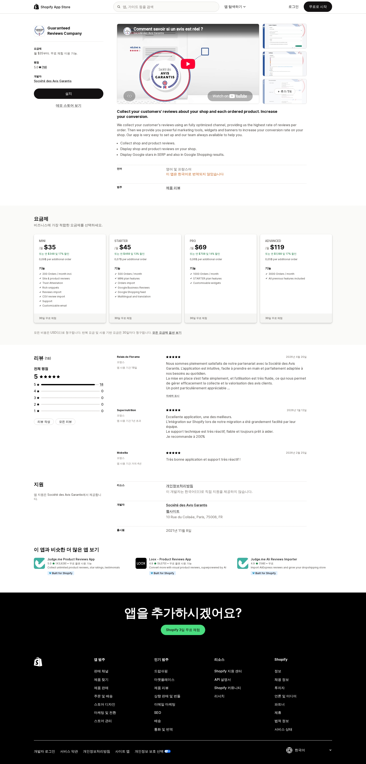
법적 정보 (281, 721)
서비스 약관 (69, 751)
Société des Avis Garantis (53, 81)
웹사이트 (173, 511)
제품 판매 (101, 688)
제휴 (277, 712)
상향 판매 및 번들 (167, 696)
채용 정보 (281, 679)
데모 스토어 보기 (68, 105)
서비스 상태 (283, 729)
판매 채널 (101, 671)
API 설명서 (222, 679)
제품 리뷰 (173, 188)
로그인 (293, 6)
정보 (277, 671)
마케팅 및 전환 (105, 712)
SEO (157, 712)
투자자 (279, 688)
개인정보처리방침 (179, 486)
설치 (68, 93)
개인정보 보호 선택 (149, 751)
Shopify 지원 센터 (228, 671)
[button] (81, 567)
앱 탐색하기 (233, 6)
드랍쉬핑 (161, 671)
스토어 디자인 (104, 704)
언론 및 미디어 (285, 696)
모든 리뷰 (65, 421)
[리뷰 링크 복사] (142, 357)
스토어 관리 (103, 721)
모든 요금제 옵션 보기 (167, 332)
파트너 (279, 704)
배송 (157, 721)
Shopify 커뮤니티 (227, 688)
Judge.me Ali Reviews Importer (274, 559)
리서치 (219, 696)
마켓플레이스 (164, 679)
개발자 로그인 (44, 751)
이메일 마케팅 (164, 704)
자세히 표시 (172, 395)
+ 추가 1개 (285, 91)
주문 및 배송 (103, 696)
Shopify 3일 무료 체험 (183, 630)
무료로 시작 (318, 6)
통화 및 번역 (163, 729)
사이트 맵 (122, 751)
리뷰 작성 (43, 421)
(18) (44, 67)
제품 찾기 (101, 679)
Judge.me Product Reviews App (71, 559)
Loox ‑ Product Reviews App (170, 559)
